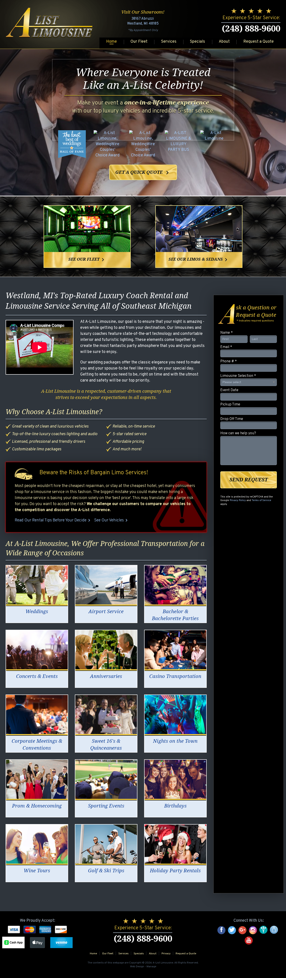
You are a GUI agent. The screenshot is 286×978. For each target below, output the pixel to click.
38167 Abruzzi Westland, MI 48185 (143, 21)
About (224, 41)
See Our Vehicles (111, 520)
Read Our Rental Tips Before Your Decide (53, 520)
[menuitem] (111, 42)
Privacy (166, 953)
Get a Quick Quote (143, 172)
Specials (197, 41)
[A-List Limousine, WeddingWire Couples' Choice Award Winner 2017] (143, 144)
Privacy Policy (238, 500)
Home (111, 41)
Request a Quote (258, 41)
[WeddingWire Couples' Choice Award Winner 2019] (214, 144)
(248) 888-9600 (251, 29)
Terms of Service (261, 500)
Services (169, 41)
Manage (151, 966)
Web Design (137, 966)
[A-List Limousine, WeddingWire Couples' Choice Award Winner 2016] (107, 144)
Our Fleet (138, 41)
